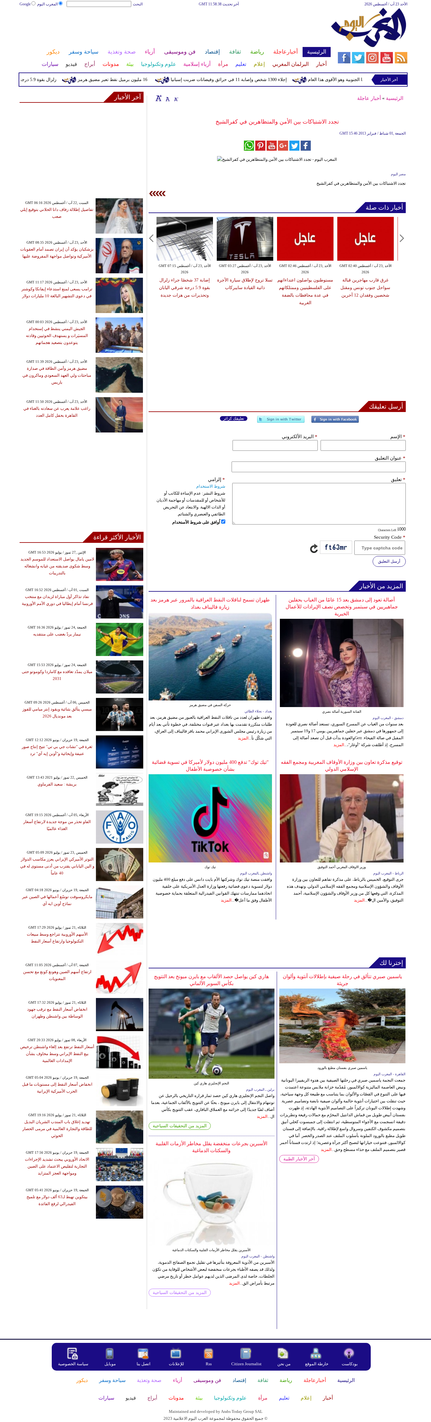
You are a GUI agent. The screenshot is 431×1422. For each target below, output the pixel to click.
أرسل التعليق (389, 561)
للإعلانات (176, 1363)
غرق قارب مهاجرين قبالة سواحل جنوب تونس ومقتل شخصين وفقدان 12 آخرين (365, 288)
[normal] (167, 98)
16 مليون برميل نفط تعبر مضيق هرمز (137, 79)
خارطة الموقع (316, 1363)
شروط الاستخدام (210, 486)
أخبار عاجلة (369, 98)
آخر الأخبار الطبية (299, 1159)
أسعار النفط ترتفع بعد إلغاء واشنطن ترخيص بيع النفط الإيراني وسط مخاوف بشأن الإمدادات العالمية (57, 1053)
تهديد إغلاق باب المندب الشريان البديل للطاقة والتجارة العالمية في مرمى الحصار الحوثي (57, 1128)
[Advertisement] (175, 28)
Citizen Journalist (246, 1363)
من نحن (284, 1363)
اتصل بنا (144, 1363)
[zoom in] (159, 98)
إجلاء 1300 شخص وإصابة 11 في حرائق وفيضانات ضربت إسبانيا (253, 79)
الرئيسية (394, 98)
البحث (138, 4)
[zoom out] (176, 98)
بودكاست (350, 1363)
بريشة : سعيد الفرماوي (57, 784)
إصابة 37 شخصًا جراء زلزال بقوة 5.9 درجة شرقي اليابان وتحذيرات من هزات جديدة (184, 288)
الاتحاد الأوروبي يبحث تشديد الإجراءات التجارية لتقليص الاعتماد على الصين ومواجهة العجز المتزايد (57, 1166)
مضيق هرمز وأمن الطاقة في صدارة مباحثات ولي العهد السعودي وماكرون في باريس (56, 375)
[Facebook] (335, 422)
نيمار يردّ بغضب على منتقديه (57, 634)
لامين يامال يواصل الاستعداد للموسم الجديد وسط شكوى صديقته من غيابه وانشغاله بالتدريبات (57, 566)
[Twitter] (281, 422)
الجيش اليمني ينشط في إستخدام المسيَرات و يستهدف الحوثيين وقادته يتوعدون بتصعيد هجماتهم (57, 335)
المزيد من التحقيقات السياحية (180, 1125)
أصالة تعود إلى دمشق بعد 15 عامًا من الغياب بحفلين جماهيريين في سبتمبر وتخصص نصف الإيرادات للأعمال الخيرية (342, 606)
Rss (209, 1363)
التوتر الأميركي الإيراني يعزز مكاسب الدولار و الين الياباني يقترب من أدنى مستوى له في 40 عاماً (57, 866)
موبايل (110, 1363)
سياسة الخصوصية (73, 1363)
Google (25, 4)
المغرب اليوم (47, 4)
